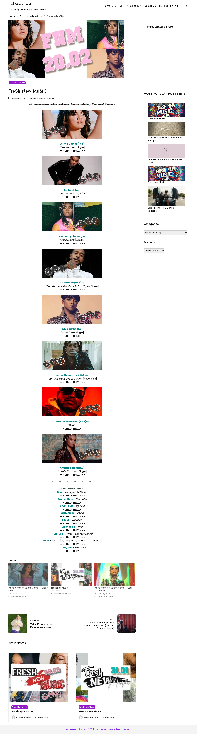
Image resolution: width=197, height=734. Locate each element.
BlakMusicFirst (19, 4)
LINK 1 (68, 150)
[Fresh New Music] (71, 574)
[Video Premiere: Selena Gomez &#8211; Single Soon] (28, 574)
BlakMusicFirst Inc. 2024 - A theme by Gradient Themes (98, 729)
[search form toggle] (186, 6)
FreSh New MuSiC (23, 711)
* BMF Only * (134, 6)
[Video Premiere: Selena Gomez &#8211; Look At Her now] (114, 574)
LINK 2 (76, 150)
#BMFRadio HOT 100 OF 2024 (161, 6)
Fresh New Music (17, 83)
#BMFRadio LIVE (113, 6)
